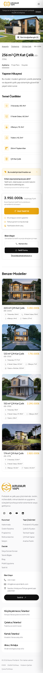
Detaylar (38, 11)
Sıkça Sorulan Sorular (10, 551)
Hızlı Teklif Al (23, 211)
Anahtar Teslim (28, 541)
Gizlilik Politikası (13, 665)
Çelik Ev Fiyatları (29, 529)
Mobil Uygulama (8, 563)
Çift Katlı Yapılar (29, 537)
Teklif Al (4, 567)
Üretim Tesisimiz (8, 529)
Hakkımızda (6, 524)
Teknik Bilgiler (7, 555)
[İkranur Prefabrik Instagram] (4, 513)
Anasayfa (5, 46)
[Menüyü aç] (38, 4)
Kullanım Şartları (26, 665)
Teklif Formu (23, 250)
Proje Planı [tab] (15, 65)
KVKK (4, 665)
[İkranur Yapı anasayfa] (11, 4)
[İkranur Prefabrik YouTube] (16, 513)
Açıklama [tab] (5, 65)
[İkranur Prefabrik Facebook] (10, 513)
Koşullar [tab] (25, 65)
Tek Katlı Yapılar (28, 533)
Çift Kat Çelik (26, 46)
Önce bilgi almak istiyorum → (21, 256)
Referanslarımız (7, 537)
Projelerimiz (6, 533)
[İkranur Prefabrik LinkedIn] (22, 513)
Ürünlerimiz (15, 46)
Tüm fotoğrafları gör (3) (29, 37)
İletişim (4, 541)
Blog (3, 559)
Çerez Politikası (7, 669)
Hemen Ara (23, 244)
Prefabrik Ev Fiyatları (30, 524)
